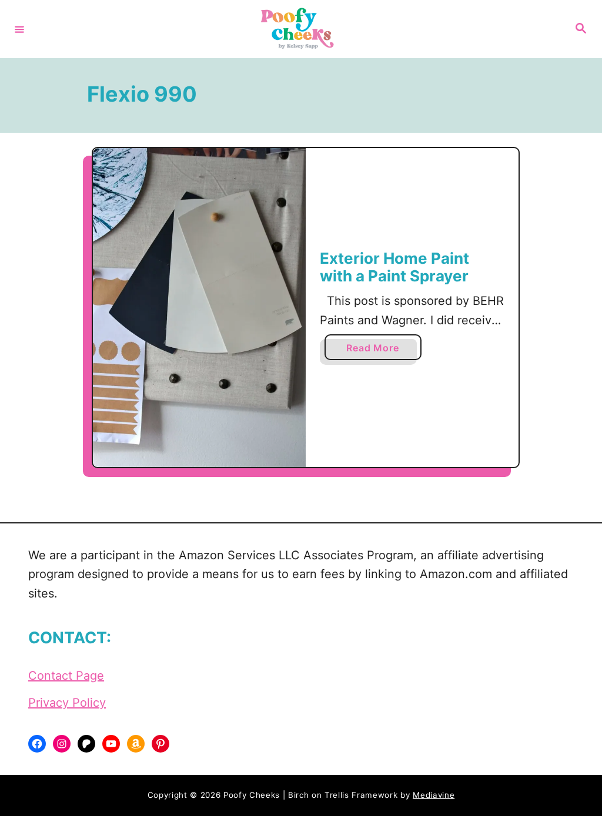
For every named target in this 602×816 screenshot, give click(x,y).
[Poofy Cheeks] (299, 29)
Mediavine (433, 795)
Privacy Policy (67, 703)
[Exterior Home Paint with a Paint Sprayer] (199, 307)
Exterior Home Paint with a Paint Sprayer (394, 267)
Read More (376, 350)
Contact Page (66, 676)
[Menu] (19, 29)
